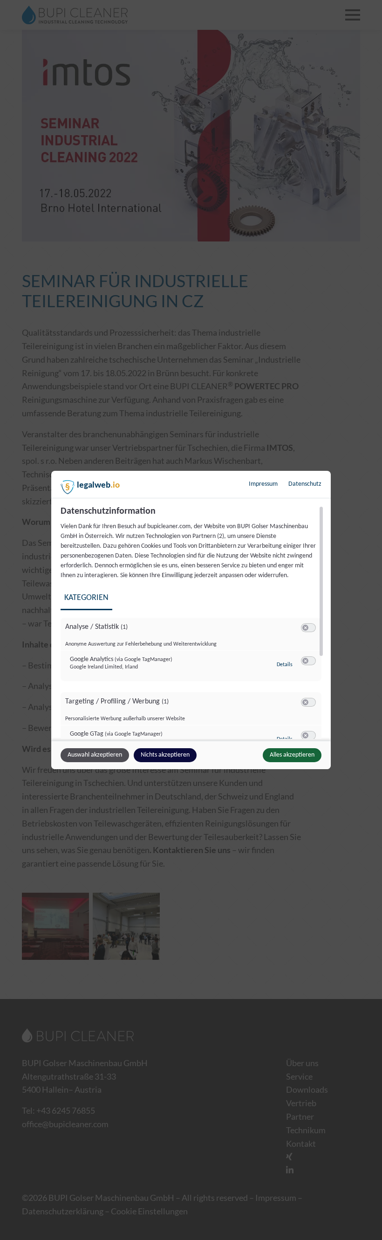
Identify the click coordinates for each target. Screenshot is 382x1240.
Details (285, 665)
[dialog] (191, 620)
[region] (192, 622)
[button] (305, 628)
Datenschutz (304, 484)
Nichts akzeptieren (165, 754)
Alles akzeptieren (292, 754)
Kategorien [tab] (86, 597)
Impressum (263, 484)
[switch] (308, 628)
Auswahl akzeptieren (95, 754)
